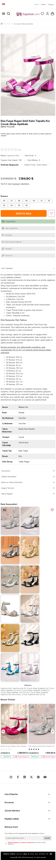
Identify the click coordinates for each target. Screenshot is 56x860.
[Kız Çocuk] (9, 24)
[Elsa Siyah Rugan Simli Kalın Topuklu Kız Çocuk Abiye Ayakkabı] (30, 638)
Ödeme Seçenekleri (8, 477)
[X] (31, 777)
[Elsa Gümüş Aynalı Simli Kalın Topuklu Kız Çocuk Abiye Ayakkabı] (10, 579)
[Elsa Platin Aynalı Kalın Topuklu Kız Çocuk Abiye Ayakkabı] (10, 550)
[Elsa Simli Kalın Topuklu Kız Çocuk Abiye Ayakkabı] (30, 609)
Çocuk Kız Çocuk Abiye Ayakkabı (26, 690)
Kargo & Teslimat (7, 488)
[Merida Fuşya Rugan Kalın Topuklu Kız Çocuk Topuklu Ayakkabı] (14, 724)
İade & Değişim (7, 494)
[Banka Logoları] (28, 854)
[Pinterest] (38, 777)
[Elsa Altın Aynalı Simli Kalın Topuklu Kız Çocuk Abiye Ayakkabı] (10, 638)
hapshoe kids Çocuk (36, 694)
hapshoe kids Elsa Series (11, 694)
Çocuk (24, 694)
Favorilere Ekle (52, 510)
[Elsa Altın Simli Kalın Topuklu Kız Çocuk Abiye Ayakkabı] (30, 550)
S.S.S (37, 4)
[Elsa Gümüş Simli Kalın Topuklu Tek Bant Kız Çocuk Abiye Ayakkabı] (10, 521)
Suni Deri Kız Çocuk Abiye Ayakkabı (33, 692)
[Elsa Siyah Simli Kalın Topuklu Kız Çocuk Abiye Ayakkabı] (30, 579)
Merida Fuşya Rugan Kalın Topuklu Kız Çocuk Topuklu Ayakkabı (14, 746)
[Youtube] (24, 777)
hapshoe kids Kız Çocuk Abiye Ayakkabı (29, 688)
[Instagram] (11, 777)
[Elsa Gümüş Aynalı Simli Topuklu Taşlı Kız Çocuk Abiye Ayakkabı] (30, 667)
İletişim (51, 4)
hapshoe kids (6, 688)
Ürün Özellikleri (7, 268)
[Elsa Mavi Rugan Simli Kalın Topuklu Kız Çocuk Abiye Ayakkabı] (10, 667)
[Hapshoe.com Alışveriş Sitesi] (28, 14)
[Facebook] (17, 777)
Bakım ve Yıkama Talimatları (11, 482)
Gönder (47, 838)
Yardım (43, 4)
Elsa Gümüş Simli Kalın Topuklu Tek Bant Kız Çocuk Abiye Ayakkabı (41, 746)
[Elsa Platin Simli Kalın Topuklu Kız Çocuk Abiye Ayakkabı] (30, 521)
